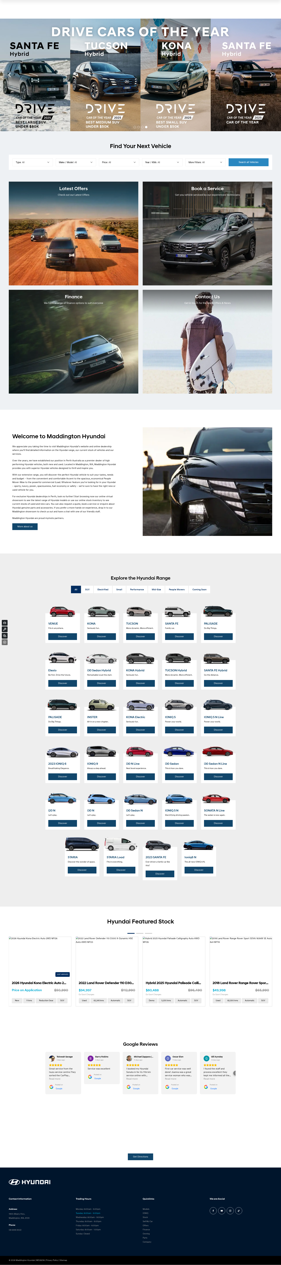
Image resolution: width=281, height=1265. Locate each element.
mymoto (49, 518)
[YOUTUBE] (221, 1210)
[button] (45, 1073)
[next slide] (271, 75)
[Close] (5, 642)
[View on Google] (52, 1058)
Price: (105, 162)
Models (146, 1209)
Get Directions (140, 1157)
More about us (24, 526)
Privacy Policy (52, 1260)
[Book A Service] (5, 629)
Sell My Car (148, 1221)
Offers (145, 1226)
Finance (146, 1230)
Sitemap (63, 1260)
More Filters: (195, 162)
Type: (18, 162)
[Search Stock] (5, 636)
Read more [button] (54, 1079)
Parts (145, 1238)
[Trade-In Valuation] (5, 623)
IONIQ (145, 1213)
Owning (146, 1234)
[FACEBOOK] (213, 1210)
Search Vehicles (248, 162)
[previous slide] (9, 75)
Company (147, 1242)
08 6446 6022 (15, 1230)
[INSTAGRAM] (230, 1210)
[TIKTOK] (238, 1210)
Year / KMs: (151, 162)
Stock (145, 1217)
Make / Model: (66, 162)
